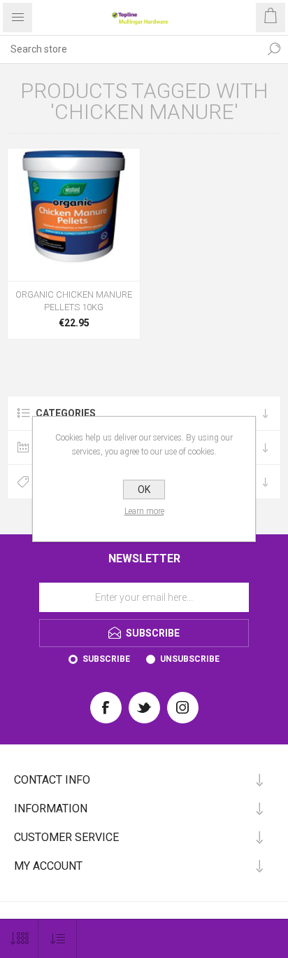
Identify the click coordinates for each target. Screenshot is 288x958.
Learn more (144, 511)
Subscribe (106, 659)
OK (144, 489)
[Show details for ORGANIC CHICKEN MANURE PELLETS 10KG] (74, 214)
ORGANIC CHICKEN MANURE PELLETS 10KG (73, 300)
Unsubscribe (189, 659)
